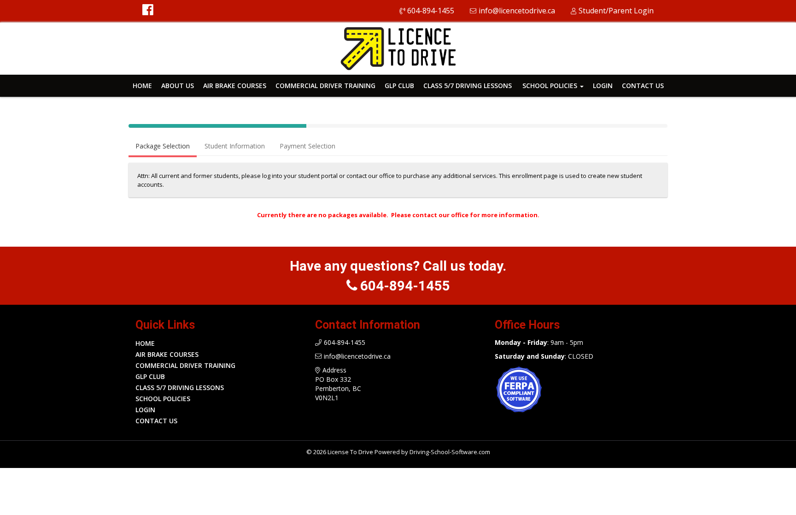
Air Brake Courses (234, 85)
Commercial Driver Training (325, 85)
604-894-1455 (430, 11)
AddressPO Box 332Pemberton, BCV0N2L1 (338, 384)
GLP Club (399, 85)
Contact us (643, 85)
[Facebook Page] (147, 11)
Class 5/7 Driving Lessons (467, 85)
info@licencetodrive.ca (517, 11)
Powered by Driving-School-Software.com (432, 452)
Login (603, 85)
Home (142, 85)
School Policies (550, 85)
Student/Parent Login (616, 11)
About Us (177, 85)
